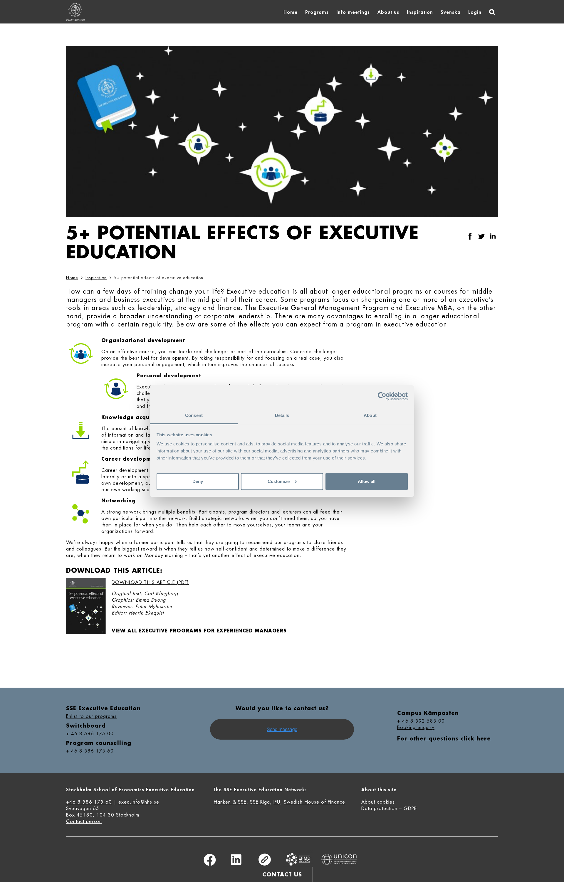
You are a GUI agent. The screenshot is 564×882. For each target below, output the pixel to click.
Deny (197, 481)
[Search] (492, 12)
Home (290, 12)
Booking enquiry (415, 727)
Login (474, 12)
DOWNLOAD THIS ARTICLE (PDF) (150, 582)
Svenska (451, 12)
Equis (298, 859)
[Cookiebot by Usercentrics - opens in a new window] (382, 396)
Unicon (339, 859)
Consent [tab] (194, 415)
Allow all (366, 481)
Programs (317, 12)
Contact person (84, 821)
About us (388, 12)
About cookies (378, 802)
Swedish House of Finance (314, 802)
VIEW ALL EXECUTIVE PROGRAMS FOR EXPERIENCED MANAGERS (199, 631)
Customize (279, 481)
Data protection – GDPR (389, 808)
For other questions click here (444, 738)
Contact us (282, 874)
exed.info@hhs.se (138, 802)
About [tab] (370, 415)
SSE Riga (260, 802)
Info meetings (353, 12)
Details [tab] (282, 415)
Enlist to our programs (91, 716)
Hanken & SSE (230, 802)
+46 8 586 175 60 (89, 802)
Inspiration (420, 12)
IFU (276, 802)
